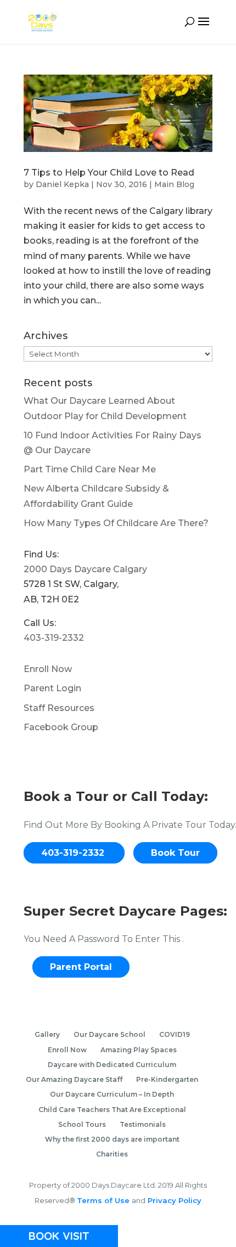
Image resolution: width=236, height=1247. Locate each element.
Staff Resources (59, 708)
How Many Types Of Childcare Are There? (116, 523)
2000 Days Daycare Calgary (85, 569)
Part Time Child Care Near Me (90, 469)
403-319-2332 (54, 638)
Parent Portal (81, 967)
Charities (112, 1154)
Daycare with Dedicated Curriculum (112, 1064)
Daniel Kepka (62, 184)
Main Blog (174, 184)
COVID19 (174, 1034)
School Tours (82, 1124)
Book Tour (175, 853)
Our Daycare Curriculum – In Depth (112, 1094)
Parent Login (52, 688)
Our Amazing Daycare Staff (74, 1079)
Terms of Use (104, 1200)
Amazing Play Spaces (138, 1050)
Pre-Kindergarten (167, 1079)
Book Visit (59, 1236)
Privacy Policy (173, 1200)
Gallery (47, 1034)
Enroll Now (48, 669)
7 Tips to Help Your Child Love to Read (109, 172)
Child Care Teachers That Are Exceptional (112, 1109)
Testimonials (143, 1124)
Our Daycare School (109, 1034)
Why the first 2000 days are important (112, 1139)
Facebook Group (61, 727)
